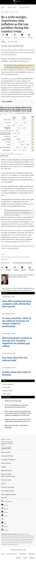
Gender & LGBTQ (6, 474)
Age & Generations (6, 470)
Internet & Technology (7, 487)
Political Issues (4, 259)
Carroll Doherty (8, 46)
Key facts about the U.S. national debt (15, 359)
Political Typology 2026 (13, 401)
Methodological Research (8, 494)
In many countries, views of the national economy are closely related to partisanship (16, 322)
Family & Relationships (8, 476)
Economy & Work (6, 480)
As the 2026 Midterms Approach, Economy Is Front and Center (16, 406)
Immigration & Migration (8, 459)
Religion (3, 467)
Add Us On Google (13, 41)
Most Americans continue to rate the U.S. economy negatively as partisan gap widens (17, 341)
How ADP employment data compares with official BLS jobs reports (16, 304)
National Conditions (25, 257)
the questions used (15, 246)
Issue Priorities (15, 257)
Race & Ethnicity (6, 463)
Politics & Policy (5, 452)
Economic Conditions (6, 257)
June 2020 (30, 92)
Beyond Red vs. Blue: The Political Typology (16, 426)
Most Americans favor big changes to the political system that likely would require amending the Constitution (18, 413)
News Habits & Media (7, 491)
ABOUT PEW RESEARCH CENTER (9, 534)
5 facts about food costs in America (16, 373)
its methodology (14, 248)
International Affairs (7, 456)
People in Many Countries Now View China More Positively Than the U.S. (17, 420)
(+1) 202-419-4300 (6, 447)
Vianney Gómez (19, 46)
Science (3, 483)
